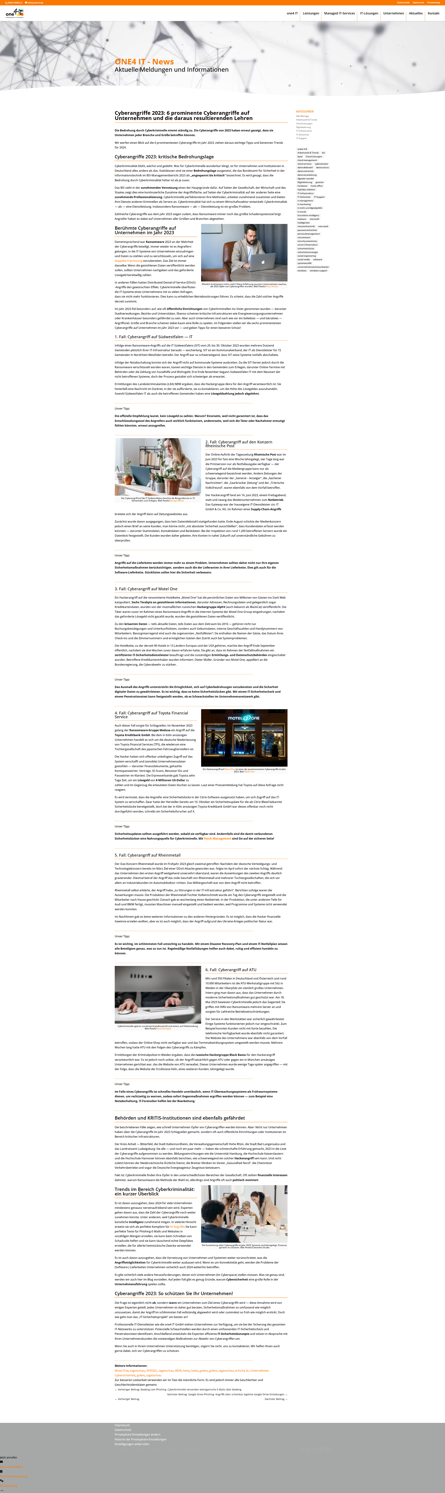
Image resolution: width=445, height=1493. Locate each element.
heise (186, 1371)
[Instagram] (308, 1451)
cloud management (307, 160)
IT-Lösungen (369, 13)
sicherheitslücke (306, 248)
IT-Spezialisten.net (172, 1448)
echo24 (240, 1371)
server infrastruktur (308, 244)
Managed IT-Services (339, 13)
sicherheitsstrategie (308, 252)
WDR (178, 1371)
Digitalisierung (303, 127)
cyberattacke (321, 163)
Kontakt (433, 13)
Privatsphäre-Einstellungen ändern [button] (137, 1434)
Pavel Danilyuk (164, 1028)
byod (300, 156)
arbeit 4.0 (302, 149)
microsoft (314, 219)
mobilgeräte (304, 222)
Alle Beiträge (302, 116)
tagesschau (137, 1371)
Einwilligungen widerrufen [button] (132, 1444)
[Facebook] (301, 1451)
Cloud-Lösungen (304, 123)
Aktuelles (416, 13)
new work (323, 226)
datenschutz (322, 167)
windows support (318, 270)
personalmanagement (309, 233)
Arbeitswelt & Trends (306, 119)
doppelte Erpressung (128, 261)
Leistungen (311, 13)
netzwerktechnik (306, 226)
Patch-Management (217, 838)
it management (305, 200)
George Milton (177, 500)
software (317, 259)
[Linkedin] (314, 1451)
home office (317, 185)
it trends (302, 211)
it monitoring (304, 204)
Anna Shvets (272, 286)
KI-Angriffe (177, 1227)
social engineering (307, 255)
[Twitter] (327, 1451)
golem (204, 1371)
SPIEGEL (151, 1371)
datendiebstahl (305, 167)
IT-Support (301, 138)
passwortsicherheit (307, 230)
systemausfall (304, 263)
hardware (302, 185)
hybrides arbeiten (306, 189)
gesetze (319, 182)
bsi (323, 152)
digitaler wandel (306, 178)
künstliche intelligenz (308, 215)
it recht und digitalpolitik (310, 207)
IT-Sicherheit (302, 134)
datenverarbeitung (307, 174)
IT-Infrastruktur (304, 131)
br (247, 1371)
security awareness (307, 241)
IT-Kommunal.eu (192, 1448)
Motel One (230, 769)
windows (302, 270)
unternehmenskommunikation (313, 266)
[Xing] (321, 1451)
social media (304, 259)
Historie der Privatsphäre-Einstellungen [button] (141, 1439)
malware (302, 219)
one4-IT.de (139, 1448)
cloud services (305, 163)
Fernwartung (433, 3)
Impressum (418, 3)
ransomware (304, 237)
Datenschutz (403, 3)
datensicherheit (306, 171)
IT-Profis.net (154, 1448)
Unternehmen (393, 13)
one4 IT (292, 13)
